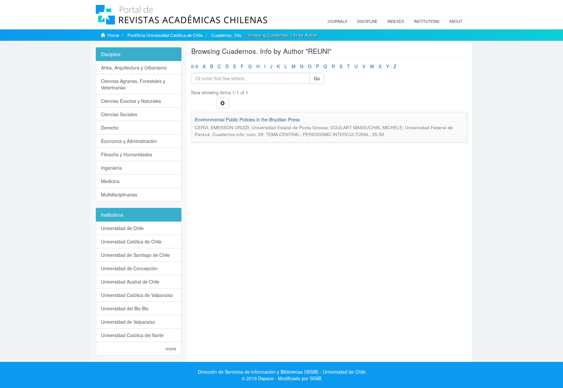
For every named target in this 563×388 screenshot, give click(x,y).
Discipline (367, 21)
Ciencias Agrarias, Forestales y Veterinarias (133, 84)
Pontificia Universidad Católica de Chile (165, 35)
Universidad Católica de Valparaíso (137, 295)
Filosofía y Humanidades (126, 154)
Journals (337, 21)
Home (113, 35)
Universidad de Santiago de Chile (135, 255)
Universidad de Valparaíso (128, 321)
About (455, 21)
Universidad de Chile (122, 228)
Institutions (427, 21)
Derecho (110, 127)
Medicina (110, 181)
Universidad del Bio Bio (125, 308)
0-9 (194, 66)
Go (317, 78)
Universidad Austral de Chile (130, 281)
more (171, 348)
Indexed (395, 21)
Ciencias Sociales (119, 114)
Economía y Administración (129, 141)
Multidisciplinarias (119, 194)
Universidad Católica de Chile (131, 241)
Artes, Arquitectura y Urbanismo (134, 67)
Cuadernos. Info (226, 35)
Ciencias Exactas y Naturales (131, 101)
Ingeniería (111, 167)
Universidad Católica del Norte (132, 335)
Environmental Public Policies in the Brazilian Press (247, 119)
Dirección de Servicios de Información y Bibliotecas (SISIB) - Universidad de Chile (282, 371)
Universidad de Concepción (129, 268)
